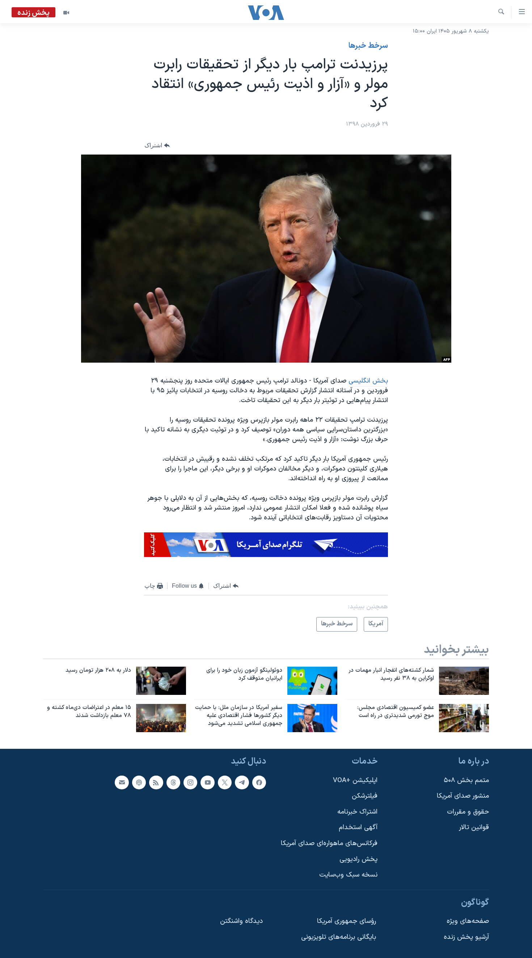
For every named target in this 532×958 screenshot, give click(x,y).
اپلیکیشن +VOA (355, 780)
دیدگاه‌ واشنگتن (241, 921)
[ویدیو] (66, 12)
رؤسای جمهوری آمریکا (346, 921)
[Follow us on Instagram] (190, 782)
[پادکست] (139, 782)
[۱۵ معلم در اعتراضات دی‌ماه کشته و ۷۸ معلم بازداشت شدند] (161, 718)
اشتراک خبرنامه (357, 811)
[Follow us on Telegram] (242, 782)
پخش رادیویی (358, 859)
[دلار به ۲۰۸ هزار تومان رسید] (161, 681)
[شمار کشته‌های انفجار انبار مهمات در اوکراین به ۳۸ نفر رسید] (464, 681)
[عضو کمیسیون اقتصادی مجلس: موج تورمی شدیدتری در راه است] (464, 718)
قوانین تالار (474, 827)
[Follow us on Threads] (173, 782)
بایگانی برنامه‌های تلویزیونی (338, 937)
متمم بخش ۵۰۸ (466, 780)
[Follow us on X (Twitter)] (225, 782)
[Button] (157, 145)
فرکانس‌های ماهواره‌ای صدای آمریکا (329, 843)
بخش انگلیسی (368, 381)
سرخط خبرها (368, 46)
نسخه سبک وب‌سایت (348, 875)
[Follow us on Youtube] (207, 782)
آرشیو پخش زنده (466, 937)
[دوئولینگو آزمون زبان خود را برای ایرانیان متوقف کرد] (312, 681)
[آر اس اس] (156, 782)
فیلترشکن (364, 796)
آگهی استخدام (358, 827)
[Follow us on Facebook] (259, 782)
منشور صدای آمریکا (463, 796)
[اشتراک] (121, 782)
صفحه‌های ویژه (468, 921)
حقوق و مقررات (468, 811)
